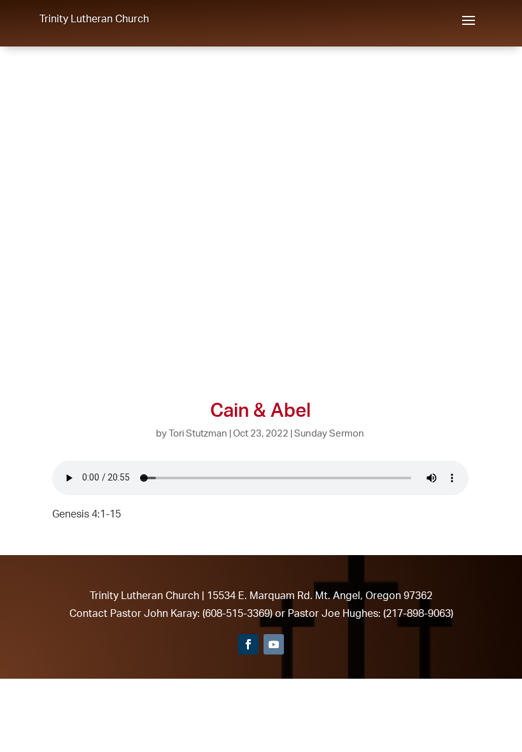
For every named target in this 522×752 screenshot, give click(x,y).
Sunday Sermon (329, 433)
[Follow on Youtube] (274, 644)
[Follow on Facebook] (248, 644)
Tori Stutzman (198, 433)
